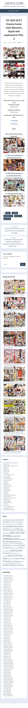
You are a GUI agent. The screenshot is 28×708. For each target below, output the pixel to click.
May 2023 (6, 603)
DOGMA (5, 470)
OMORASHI (5, 543)
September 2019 (7, 668)
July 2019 (6, 671)
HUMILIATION (16, 536)
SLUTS (5, 505)
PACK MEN (6, 490)
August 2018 (6, 687)
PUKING (16, 548)
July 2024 (6, 583)
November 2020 (7, 647)
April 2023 (6, 605)
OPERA (5, 487)
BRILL (5, 468)
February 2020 (7, 660)
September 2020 (7, 650)
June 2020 (6, 654)
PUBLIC (13, 548)
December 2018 (7, 681)
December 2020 (7, 646)
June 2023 (6, 602)
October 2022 (7, 613)
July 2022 (6, 618)
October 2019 (7, 666)
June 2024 (6, 584)
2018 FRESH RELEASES (9, 520)
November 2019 (7, 665)
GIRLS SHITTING (17, 533)
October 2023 (7, 596)
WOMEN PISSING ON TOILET (14, 563)
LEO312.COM (14, 3)
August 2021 (6, 634)
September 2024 (7, 580)
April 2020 (6, 657)
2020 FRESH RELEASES (15, 522)
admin (5, 42)
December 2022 (7, 610)
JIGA (5, 483)
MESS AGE (6, 484)
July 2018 (6, 688)
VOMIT (22, 561)
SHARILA (6, 501)
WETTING (5, 563)
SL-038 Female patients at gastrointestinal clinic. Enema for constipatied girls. (14, 175)
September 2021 (7, 632)
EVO (5, 473)
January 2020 (7, 662)
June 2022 (6, 619)
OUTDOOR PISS (11, 543)
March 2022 (6, 624)
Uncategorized (7, 508)
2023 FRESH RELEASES (14, 524)
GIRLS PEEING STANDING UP (10, 530)
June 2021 (6, 637)
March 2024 (6, 588)
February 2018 (7, 695)
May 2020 (6, 656)
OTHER (5, 489)
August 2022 (6, 616)
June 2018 (6, 690)
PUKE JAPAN (7, 496)
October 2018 (7, 684)
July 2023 (6, 600)
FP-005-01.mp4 (14, 107)
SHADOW (6, 499)
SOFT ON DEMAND (8, 506)
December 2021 (7, 628)
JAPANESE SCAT (8, 216)
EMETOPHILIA (12, 529)
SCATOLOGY (18, 216)
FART (21, 529)
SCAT (20, 548)
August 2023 (7, 599)
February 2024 (7, 590)
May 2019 (6, 673)
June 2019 (6, 672)
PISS (9, 548)
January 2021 (7, 644)
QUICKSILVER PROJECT (9, 498)
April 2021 (6, 640)
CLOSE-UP (11, 526)
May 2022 (6, 621)
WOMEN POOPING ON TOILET (13, 565)
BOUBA (5, 467)
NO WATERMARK (9, 542)
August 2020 (7, 651)
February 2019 (7, 678)
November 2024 (7, 577)
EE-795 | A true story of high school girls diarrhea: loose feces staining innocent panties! (13, 329)
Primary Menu (15, 11)
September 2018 (7, 685)
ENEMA (8, 213)
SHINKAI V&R (7, 502)
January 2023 (7, 609)
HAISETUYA (6, 480)
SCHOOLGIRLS (7, 553)
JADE (5, 481)
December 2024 (7, 575)
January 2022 (7, 627)
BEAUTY (5, 464)
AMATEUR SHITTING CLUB (10, 462)
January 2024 (7, 591)
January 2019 (7, 679)
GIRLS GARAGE (7, 479)
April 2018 (6, 692)
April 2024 (6, 587)
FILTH (21, 42)
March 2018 (6, 694)
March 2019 (6, 676)
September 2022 (7, 615)
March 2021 (6, 641)
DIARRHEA (5, 529)
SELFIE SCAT (15, 553)
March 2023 (6, 606)
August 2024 (7, 581)
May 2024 (6, 586)
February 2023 (7, 607)
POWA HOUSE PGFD (8, 495)
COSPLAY (20, 527)
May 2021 (6, 638)
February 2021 (7, 643)
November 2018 (7, 682)
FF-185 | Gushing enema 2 (14, 193)
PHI (4, 492)
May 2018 (6, 691)
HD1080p (15, 213)
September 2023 (7, 597)
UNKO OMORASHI (15, 561)
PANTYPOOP (6, 545)
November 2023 (7, 594)
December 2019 (7, 663)
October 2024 (7, 578)
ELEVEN (5, 471)
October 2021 (7, 631)
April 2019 (6, 675)
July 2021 (6, 635)
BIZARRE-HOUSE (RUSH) (9, 465)
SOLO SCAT (7, 218)
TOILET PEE (10, 559)
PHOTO (5, 493)
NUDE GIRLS (19, 542)
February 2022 (7, 625)
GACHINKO (6, 477)
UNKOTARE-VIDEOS (8, 509)
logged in (12, 256)
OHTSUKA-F (6, 486)
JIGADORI (22, 539)
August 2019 (6, 669)
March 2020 (6, 659)
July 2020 (6, 653)
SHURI (5, 503)
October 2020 (7, 649)
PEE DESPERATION (15, 545)
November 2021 (7, 629)
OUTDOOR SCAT (19, 543)
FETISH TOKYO (7, 474)
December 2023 (7, 593)
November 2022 (7, 612)
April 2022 (6, 622)
